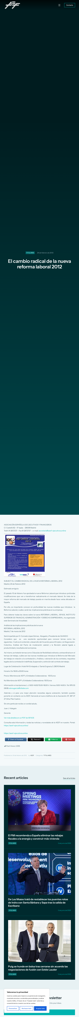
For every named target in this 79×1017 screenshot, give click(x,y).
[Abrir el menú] (59, 5)
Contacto (69, 5)
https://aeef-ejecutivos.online (16, 733)
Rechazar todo (26, 1008)
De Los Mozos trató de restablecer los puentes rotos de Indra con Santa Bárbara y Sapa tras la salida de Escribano (38, 902)
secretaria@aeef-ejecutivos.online (52, 531)
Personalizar (13, 1008)
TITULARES (30, 253)
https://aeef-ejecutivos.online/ (16, 726)
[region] (26, 1001)
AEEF (32, 755)
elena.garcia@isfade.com (19, 688)
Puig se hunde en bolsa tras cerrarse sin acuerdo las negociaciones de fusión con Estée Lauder (38, 968)
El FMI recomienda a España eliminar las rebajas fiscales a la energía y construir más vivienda (35, 837)
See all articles (69, 778)
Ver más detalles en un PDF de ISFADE (19, 718)
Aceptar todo (40, 1008)
